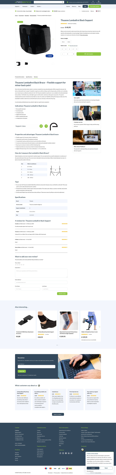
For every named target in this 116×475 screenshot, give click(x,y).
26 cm (69, 41)
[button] (16, 327)
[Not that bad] (18, 264)
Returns (92, 11)
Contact (38, 430)
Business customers (41, 441)
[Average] (20, 264)
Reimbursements (62, 438)
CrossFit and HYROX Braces (87, 439)
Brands (16, 460)
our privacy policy (107, 463)
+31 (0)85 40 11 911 (19, 439)
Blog (79, 6)
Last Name (44, 286)
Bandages (27, 15)
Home (16, 15)
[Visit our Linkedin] (69, 453)
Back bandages (33, 15)
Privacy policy (62, 432)
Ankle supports (40, 451)
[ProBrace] (23, 2)
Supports (17, 6)
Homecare (24, 6)
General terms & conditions (64, 430)
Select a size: (69, 45)
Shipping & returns (41, 436)
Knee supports (40, 449)
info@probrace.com (19, 438)
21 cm (63, 41)
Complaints (61, 441)
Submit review (62, 293)
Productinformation (19, 76)
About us (74, 6)
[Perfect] (23, 264)
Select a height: (64, 38)
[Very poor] (16, 264)
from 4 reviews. (72, 23)
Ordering (61, 436)
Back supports (40, 454)
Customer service (85, 11)
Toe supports (39, 456)
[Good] (21, 264)
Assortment (21, 15)
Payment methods (63, 434)
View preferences (90, 471)
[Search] (62, 2)
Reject (106, 468)
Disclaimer (61, 443)
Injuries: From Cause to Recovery (88, 441)
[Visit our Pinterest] (66, 453)
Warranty (61, 439)
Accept (93, 468)
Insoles (32, 6)
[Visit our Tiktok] (71, 453)
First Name (17, 286)
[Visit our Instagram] (63, 453)
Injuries (38, 6)
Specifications (29, 76)
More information (84, 35)
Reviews (36, 76)
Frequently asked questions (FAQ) (44, 439)
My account (39, 434)
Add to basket (89, 54)
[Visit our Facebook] (60, 453)
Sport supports (18, 456)
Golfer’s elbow (84, 430)
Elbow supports (40, 452)
